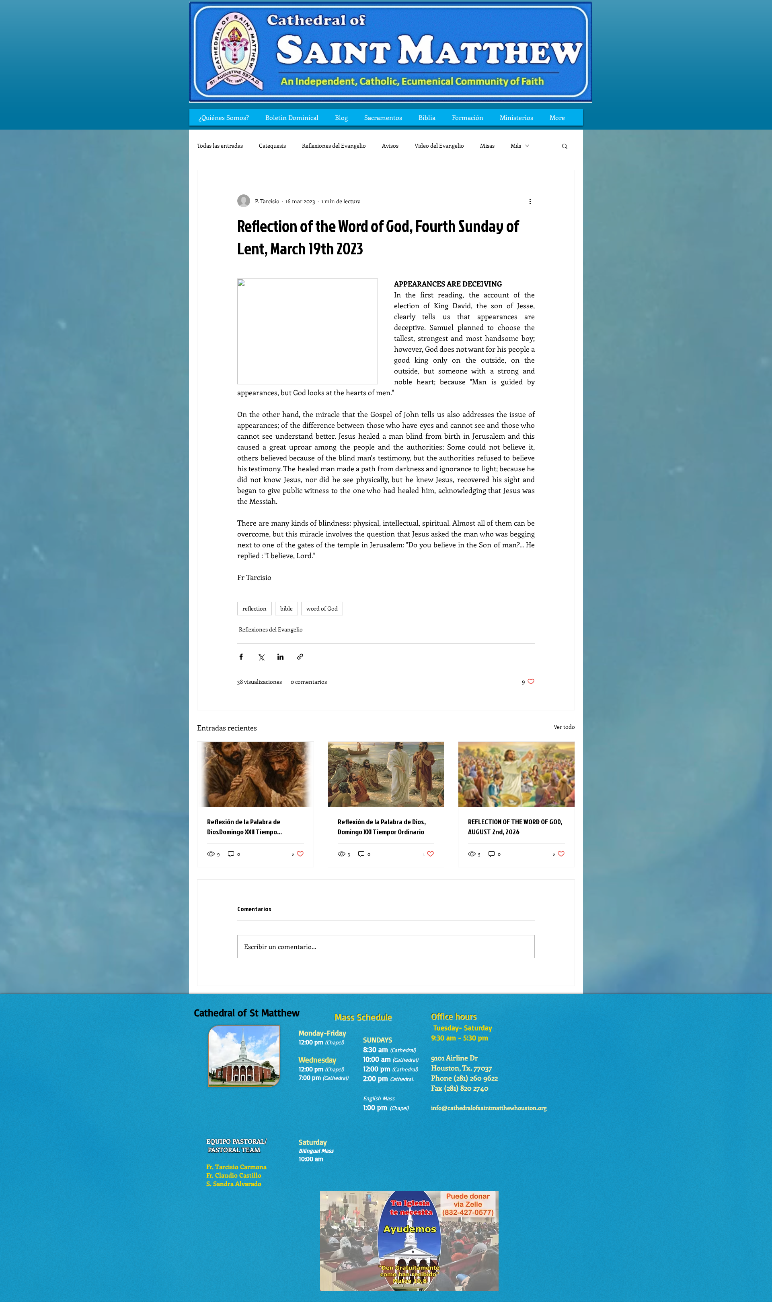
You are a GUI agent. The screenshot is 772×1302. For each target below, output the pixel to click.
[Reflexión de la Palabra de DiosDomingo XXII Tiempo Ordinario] (255, 774)
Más (516, 145)
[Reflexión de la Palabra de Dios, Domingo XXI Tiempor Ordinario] (386, 774)
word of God (322, 608)
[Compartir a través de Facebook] (241, 656)
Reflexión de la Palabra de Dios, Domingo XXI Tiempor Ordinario (382, 827)
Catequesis (272, 145)
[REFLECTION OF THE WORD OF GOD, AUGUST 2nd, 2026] (516, 774)
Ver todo (564, 726)
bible (286, 608)
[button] (565, 145)
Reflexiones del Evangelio (334, 145)
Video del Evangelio (439, 145)
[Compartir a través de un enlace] (300, 656)
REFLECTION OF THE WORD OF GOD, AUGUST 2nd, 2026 (515, 827)
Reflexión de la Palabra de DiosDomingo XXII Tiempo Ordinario (243, 827)
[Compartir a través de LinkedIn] (280, 656)
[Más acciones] (530, 201)
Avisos (390, 145)
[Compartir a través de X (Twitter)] (261, 656)
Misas (487, 145)
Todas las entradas (220, 145)
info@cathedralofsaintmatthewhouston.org (489, 1108)
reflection (254, 608)
